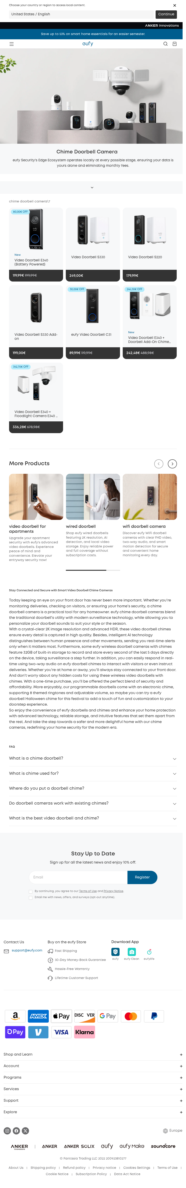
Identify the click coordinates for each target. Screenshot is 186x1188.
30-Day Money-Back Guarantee (80, 960)
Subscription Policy (91, 1174)
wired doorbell (81, 526)
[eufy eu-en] (88, 43)
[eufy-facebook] (16, 1130)
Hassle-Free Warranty (72, 969)
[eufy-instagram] (7, 1130)
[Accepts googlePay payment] (108, 1016)
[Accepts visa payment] (61, 1032)
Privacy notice (104, 1168)
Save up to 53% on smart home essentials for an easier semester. (93, 34)
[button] (174, 5)
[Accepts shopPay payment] (15, 1032)
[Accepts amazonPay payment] (15, 1016)
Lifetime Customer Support (76, 978)
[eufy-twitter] (25, 1130)
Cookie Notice (57, 1174)
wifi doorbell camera (144, 526)
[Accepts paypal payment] (154, 1016)
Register (142, 877)
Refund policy (74, 1168)
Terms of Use (88, 891)
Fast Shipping (66, 951)
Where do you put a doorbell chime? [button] (46, 788)
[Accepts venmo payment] (38, 1032)
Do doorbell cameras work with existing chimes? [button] (58, 803)
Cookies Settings (136, 1168)
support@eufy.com (27, 950)
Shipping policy (43, 1168)
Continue (166, 14)
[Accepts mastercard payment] (131, 1016)
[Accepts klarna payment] (84, 1032)
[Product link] (36, 229)
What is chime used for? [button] (34, 773)
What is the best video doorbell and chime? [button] (54, 818)
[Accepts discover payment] (84, 1016)
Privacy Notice (113, 891)
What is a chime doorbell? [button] (36, 758)
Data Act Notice (127, 1174)
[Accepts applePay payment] (61, 1016)
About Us (16, 1168)
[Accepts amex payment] (38, 1016)
